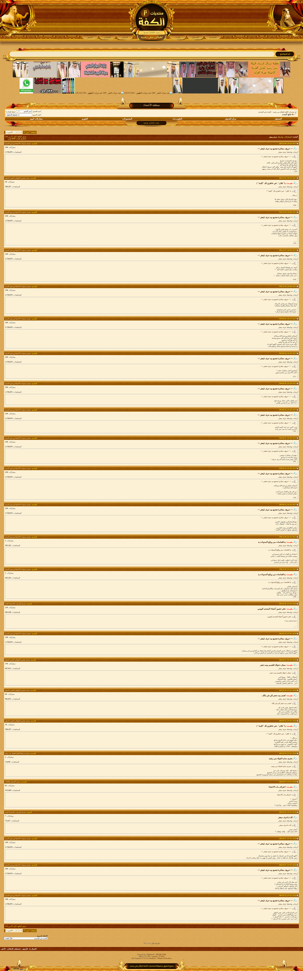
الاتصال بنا (32, 949)
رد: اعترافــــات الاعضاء (285, 795)
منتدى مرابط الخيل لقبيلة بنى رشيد (17, 753)
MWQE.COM (161, 954)
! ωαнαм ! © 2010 (157, 956)
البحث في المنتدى (264, 112)
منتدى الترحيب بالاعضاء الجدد (15, 604)
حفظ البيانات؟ (10, 112)
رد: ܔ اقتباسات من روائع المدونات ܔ (281, 550)
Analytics (152, 958)
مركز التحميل (230, 119)
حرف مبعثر (282, 152)
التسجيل (278, 119)
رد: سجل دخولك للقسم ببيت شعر (282, 673)
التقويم (85, 119)
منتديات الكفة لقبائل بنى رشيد (283, 112)
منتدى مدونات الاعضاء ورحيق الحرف (18, 143)
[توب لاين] (18, 969)
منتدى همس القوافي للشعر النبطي (17, 178)
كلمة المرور (37, 115)
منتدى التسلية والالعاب (13, 782)
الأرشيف (25, 949)
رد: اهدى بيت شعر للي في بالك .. (282, 703)
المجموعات (127, 119)
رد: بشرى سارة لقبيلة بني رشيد (282, 766)
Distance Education (164, 958)
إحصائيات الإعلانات (13, 949)
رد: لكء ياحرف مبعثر (286, 825)
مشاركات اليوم (36, 119)
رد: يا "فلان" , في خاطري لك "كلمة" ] (280, 191)
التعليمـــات (177, 119)
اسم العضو (37, 111)
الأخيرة (9, 132)
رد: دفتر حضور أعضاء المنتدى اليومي (280, 617)
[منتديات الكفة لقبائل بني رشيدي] (151, 20)
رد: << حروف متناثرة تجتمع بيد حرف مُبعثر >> (277, 156)
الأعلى (3, 949)
